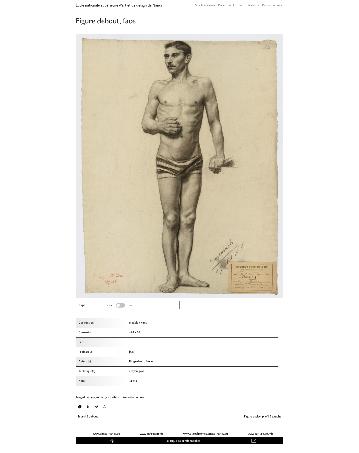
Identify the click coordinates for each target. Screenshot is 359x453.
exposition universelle (120, 397)
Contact (254, 441)
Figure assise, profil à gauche (263, 416)
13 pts (133, 381)
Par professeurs (249, 5)
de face (90, 397)
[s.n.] (132, 352)
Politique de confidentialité (182, 441)
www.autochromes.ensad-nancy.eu (205, 433)
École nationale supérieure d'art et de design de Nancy (119, 4)
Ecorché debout (87, 416)
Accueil (113, 441)
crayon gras (136, 371)
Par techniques (272, 5)
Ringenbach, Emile (141, 361)
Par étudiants (227, 5)
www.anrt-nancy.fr (151, 433)
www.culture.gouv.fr (260, 433)
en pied (100, 397)
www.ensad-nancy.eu (106, 433)
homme (139, 397)
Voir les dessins (205, 5)
